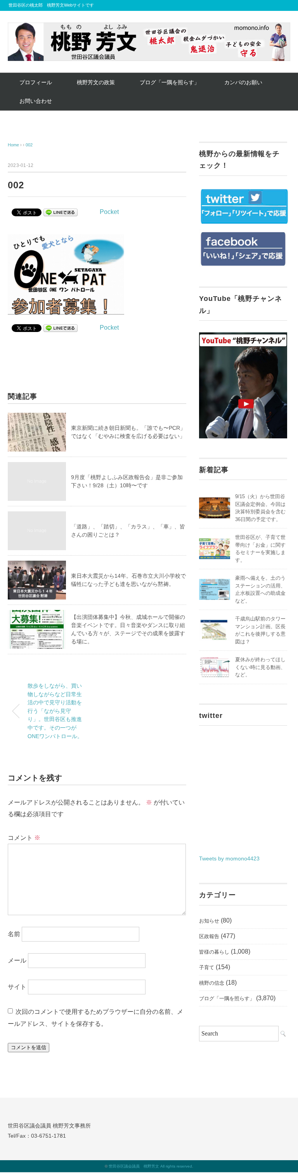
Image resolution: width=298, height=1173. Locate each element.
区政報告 (209, 936)
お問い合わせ (35, 101)
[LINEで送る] (60, 212)
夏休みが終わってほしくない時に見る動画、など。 (260, 667)
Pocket (109, 212)
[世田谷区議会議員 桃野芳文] (149, 28)
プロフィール (35, 82)
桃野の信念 (211, 983)
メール (17, 960)
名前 (14, 934)
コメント (24, 837)
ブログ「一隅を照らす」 (169, 82)
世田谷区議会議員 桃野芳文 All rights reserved (150, 1166)
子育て (206, 967)
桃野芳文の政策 (96, 82)
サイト (17, 987)
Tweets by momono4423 (229, 858)
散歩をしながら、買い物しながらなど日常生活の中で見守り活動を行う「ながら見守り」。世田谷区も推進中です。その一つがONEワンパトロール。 (55, 711)
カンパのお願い (243, 82)
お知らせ (209, 921)
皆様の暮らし (214, 952)
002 (29, 144)
